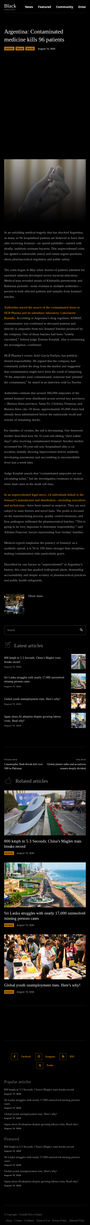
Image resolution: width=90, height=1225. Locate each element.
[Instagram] (38, 1056)
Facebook (26, 1056)
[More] (62, 216)
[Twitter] (40, 1065)
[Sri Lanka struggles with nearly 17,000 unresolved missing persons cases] (78, 681)
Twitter (49, 1065)
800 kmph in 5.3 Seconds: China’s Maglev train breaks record (39, 1089)
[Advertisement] (45, 104)
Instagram (50, 1056)
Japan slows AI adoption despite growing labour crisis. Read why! (41, 1124)
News (20, 48)
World (30, 48)
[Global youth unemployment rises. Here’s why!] (78, 701)
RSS (72, 1056)
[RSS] (63, 1056)
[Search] (81, 630)
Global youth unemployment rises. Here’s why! (32, 699)
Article (9, 48)
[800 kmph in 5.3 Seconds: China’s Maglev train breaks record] (78, 661)
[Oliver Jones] (14, 604)
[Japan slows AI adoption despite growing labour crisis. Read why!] (78, 720)
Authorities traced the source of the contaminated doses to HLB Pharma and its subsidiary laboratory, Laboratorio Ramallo (42, 313)
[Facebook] (14, 1056)
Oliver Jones (35, 596)
